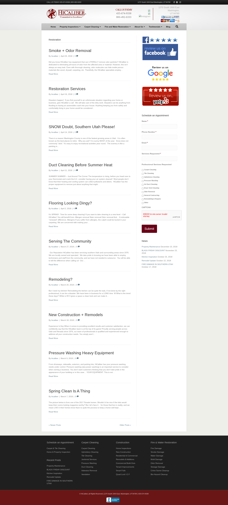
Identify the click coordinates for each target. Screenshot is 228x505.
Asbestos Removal (89, 470)
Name (145, 121)
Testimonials (154, 27)
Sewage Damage (158, 467)
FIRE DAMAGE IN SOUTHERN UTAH (157, 264)
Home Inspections (123, 448)
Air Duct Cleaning (150, 184)
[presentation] (162, 215)
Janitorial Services (89, 459)
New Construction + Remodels (76, 315)
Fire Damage (156, 448)
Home (53, 27)
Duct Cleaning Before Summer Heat (80, 165)
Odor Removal (149, 192)
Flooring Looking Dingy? (70, 203)
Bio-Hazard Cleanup (159, 474)
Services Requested (151, 154)
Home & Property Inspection (58, 452)
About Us (139, 27)
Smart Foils (120, 470)
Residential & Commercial (126, 456)
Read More (53, 74)
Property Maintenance (151, 247)
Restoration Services (67, 89)
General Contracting (151, 195)
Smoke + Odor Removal (70, 50)
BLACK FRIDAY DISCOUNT (153, 250)
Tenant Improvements (125, 467)
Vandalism (85, 474)
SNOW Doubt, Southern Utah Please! (82, 127)
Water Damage (157, 456)
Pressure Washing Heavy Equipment (81, 353)
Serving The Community (70, 241)
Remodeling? (60, 279)
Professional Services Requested (157, 164)
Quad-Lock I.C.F (123, 474)
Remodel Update (149, 261)
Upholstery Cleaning (151, 177)
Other (146, 202)
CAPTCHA (146, 207)
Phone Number (149, 132)
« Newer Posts (55, 425)
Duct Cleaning (87, 467)
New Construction (123, 452)
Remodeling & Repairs (152, 199)
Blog (168, 27)
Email (145, 143)
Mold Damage (156, 459)
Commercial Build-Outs (125, 463)
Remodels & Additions (125, 459)
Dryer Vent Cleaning (151, 188)
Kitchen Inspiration (149, 257)
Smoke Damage (157, 452)
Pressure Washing (151, 181)
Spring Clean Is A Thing (69, 391)
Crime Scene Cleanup (160, 470)
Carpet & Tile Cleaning (56, 448)
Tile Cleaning (149, 173)
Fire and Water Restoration (117, 27)
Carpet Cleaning (91, 27)
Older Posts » (125, 425)
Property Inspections (69, 27)
